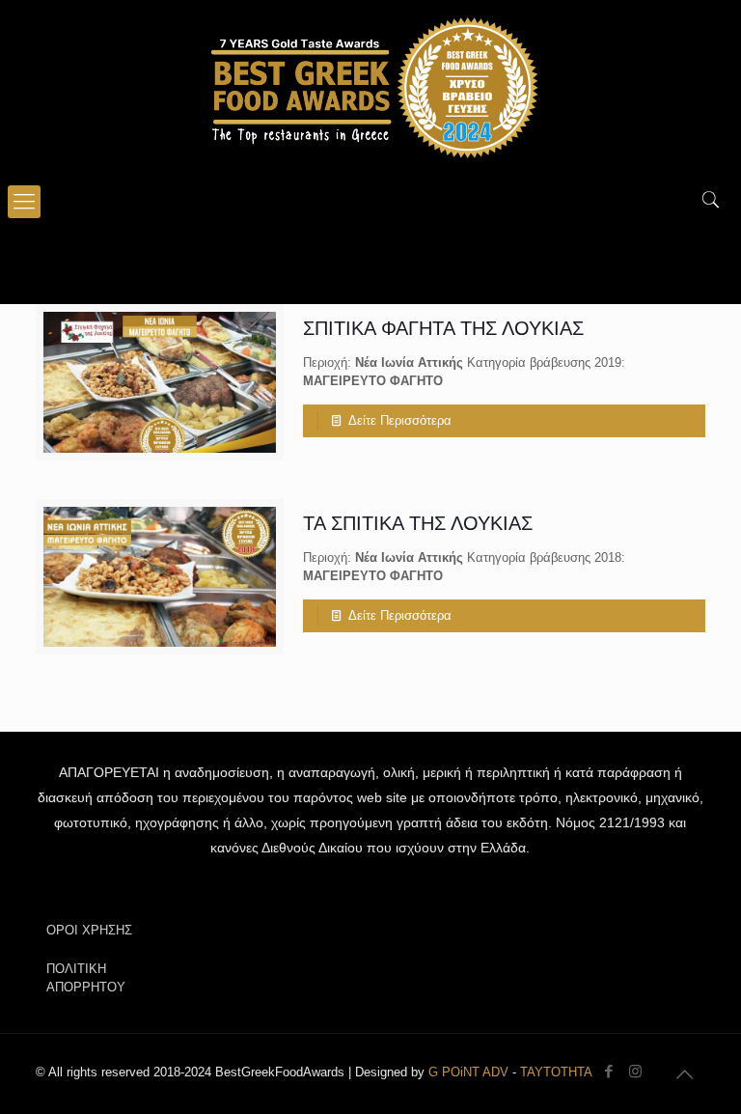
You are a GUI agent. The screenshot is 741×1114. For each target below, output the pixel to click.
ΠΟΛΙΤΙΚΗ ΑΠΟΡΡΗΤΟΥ (85, 977)
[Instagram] (635, 1071)
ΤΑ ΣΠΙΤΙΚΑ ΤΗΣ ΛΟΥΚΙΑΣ (418, 523)
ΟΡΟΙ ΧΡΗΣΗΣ (89, 930)
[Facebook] (609, 1071)
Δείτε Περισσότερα (400, 420)
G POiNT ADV (468, 1072)
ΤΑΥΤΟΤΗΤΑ (556, 1072)
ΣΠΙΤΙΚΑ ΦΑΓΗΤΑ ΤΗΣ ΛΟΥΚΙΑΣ (443, 328)
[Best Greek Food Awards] (370, 87)
